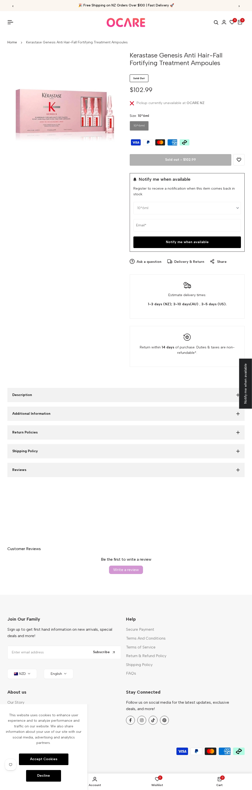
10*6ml (139, 126)
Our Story (15, 702)
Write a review (126, 569)
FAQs (131, 673)
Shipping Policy (139, 664)
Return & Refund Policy (146, 655)
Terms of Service (141, 647)
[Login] (224, 22)
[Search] (216, 22)
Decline (43, 775)
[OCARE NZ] (126, 22)
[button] (239, 159)
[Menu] (12, 22)
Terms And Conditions (146, 638)
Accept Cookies (43, 759)
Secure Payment (140, 629)
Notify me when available (187, 242)
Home (12, 42)
